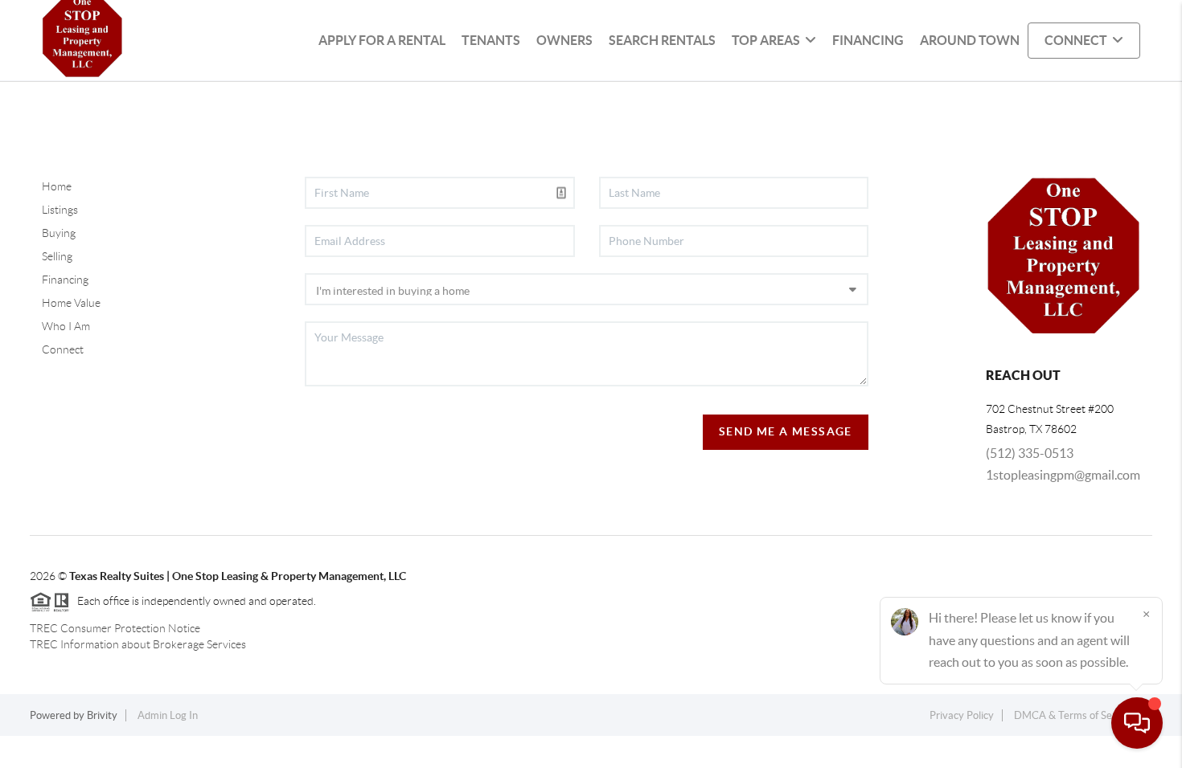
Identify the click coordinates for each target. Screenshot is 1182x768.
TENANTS (491, 40)
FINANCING (868, 40)
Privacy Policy (962, 715)
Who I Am (66, 326)
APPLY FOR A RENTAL (381, 40)
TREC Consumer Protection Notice (115, 628)
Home (57, 186)
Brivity (102, 715)
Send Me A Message (785, 431)
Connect (63, 349)
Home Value (71, 302)
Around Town (970, 40)
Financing (65, 279)
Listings (60, 209)
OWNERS (564, 40)
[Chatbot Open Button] (1137, 723)
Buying (59, 233)
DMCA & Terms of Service (1074, 715)
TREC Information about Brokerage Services (138, 644)
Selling (57, 256)
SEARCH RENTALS (662, 40)
